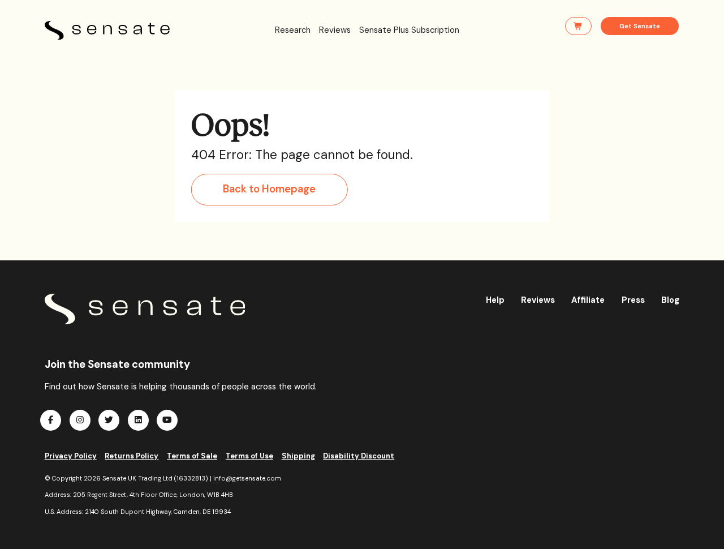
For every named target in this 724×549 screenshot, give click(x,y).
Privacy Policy (71, 456)
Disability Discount (358, 456)
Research (293, 30)
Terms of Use (249, 456)
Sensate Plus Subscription (409, 30)
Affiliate (588, 300)
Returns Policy (131, 456)
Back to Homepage (269, 189)
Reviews (335, 30)
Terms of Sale (192, 456)
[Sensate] (145, 309)
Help (495, 300)
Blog (670, 300)
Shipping (298, 456)
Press (633, 300)
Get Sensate (639, 26)
